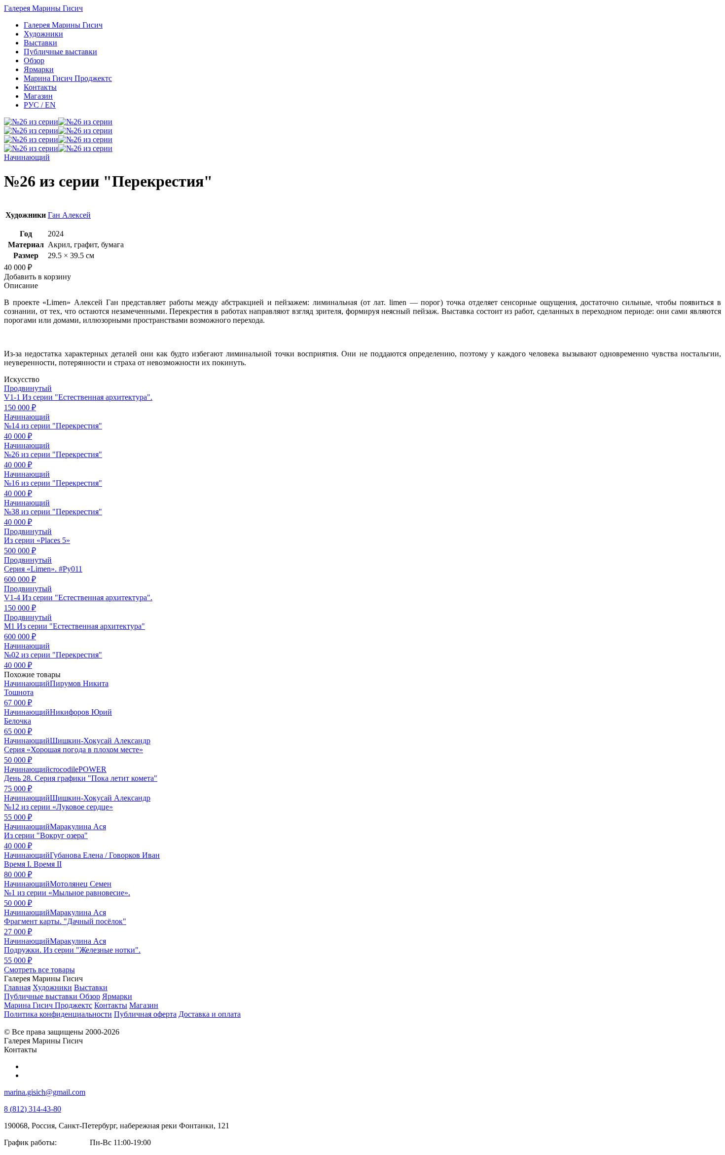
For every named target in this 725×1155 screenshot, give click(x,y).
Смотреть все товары (39, 969)
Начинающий (27, 157)
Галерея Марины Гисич (43, 8)
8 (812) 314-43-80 (32, 1109)
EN (40, 105)
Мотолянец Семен (80, 884)
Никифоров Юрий (81, 712)
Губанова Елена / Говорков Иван (105, 855)
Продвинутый (28, 388)
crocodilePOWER (78, 769)
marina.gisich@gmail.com (44, 1092)
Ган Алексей (69, 215)
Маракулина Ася (78, 826)
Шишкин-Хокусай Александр (100, 740)
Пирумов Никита (79, 683)
